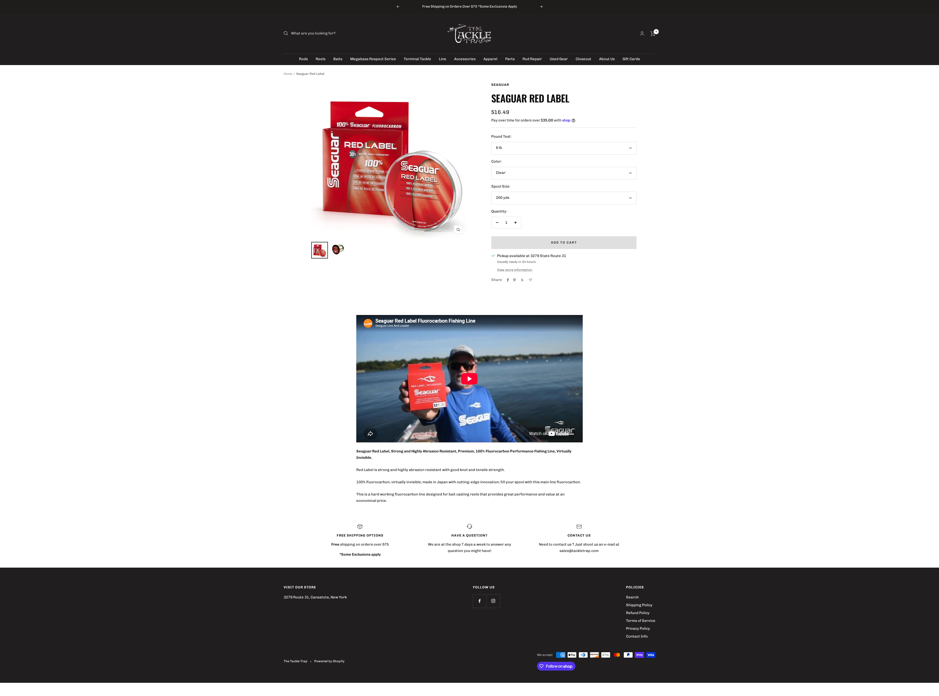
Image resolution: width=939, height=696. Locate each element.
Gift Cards (631, 59)
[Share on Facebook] (508, 280)
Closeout (583, 59)
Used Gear (559, 59)
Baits (337, 59)
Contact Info (637, 636)
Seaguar (500, 85)
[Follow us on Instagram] (493, 601)
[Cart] (652, 33)
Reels (320, 59)
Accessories (465, 59)
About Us (607, 59)
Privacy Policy (638, 628)
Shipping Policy (639, 605)
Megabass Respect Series (373, 59)
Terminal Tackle (417, 59)
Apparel (490, 59)
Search (632, 597)
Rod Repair (532, 59)
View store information (514, 270)
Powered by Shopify (329, 661)
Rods (303, 59)
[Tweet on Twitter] (522, 280)
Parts (510, 59)
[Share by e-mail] (530, 279)
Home (288, 74)
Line (442, 59)
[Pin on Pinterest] (514, 280)
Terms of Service (640, 620)
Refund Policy (637, 613)
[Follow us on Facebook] (479, 601)
